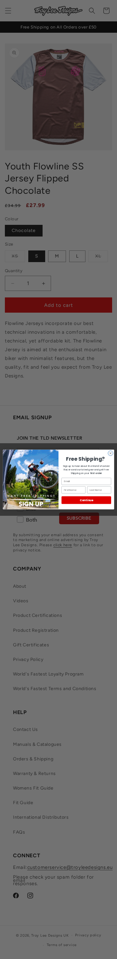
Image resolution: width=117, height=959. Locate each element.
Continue (86, 500)
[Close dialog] (110, 453)
